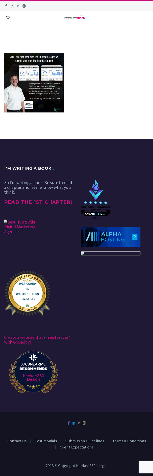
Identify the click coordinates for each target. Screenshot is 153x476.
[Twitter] (18, 6)
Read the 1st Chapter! (38, 202)
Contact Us (16, 441)
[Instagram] (24, 6)
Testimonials (46, 441)
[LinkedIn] (12, 6)
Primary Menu (145, 18)
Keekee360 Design (33, 377)
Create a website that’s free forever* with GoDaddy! (37, 339)
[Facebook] (6, 6)
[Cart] (7, 17)
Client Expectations (76, 447)
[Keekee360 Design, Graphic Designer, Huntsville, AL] (96, 168)
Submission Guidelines (84, 441)
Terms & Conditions (129, 441)
